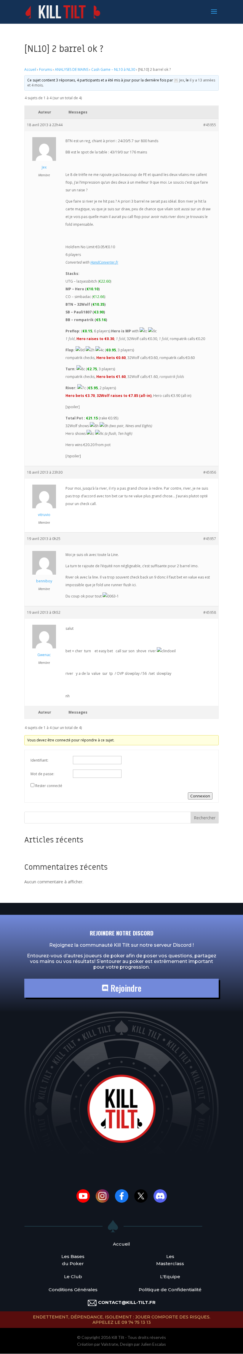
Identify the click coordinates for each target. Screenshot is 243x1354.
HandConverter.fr (104, 262)
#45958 (209, 612)
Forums (45, 69)
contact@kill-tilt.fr (127, 1302)
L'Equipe (170, 1276)
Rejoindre (124, 988)
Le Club (73, 1276)
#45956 (209, 472)
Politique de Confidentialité (170, 1289)
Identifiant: (39, 760)
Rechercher (204, 818)
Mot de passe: (42, 773)
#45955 (209, 124)
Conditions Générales (73, 1289)
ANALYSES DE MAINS (71, 69)
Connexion (200, 796)
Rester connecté (48, 785)
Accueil (30, 69)
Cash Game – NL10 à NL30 (113, 69)
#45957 (209, 538)
